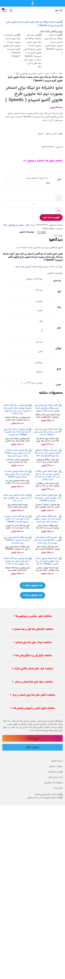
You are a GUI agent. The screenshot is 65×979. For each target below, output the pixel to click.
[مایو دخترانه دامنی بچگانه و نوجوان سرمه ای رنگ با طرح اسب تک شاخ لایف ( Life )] (47, 475)
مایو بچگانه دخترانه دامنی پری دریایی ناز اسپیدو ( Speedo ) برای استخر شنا (17, 549)
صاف (48, 183)
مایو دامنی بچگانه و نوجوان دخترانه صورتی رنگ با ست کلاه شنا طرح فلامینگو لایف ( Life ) (47, 463)
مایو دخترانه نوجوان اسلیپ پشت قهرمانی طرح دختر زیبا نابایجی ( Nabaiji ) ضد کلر (47, 570)
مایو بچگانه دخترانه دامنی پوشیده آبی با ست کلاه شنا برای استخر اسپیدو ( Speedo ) (47, 529)
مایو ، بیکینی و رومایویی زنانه (29, 73)
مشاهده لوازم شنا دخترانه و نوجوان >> (43, 161)
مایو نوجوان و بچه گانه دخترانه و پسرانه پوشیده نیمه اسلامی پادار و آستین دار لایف (17, 420)
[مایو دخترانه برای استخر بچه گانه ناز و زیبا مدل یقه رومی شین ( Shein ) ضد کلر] (47, 432)
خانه (61, 73)
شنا (53, 73)
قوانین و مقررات (55, 771)
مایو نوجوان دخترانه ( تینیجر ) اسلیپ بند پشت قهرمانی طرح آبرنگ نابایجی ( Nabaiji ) (47, 507)
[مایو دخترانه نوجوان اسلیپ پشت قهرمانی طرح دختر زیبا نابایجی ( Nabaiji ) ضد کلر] (47, 561)
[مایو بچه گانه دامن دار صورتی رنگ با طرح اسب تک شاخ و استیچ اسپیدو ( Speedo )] (17, 519)
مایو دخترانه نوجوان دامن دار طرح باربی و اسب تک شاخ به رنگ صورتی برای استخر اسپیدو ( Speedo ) (17, 484)
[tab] (41, 232)
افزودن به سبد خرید (51, 217)
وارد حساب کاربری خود (31, 266)
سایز (59, 179)
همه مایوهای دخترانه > (32, 585)
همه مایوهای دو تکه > (32, 595)
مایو (47, 73)
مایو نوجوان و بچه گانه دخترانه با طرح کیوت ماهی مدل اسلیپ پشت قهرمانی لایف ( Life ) (17, 571)
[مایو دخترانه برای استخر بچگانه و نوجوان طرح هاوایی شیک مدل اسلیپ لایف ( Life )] (47, 408)
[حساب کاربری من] (11, 10)
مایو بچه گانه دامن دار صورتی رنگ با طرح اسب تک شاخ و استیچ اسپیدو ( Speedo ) (17, 528)
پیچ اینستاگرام (32, 738)
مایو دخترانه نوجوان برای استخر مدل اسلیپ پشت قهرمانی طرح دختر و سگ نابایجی (17, 508)
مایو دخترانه (48, 228)
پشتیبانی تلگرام (32, 747)
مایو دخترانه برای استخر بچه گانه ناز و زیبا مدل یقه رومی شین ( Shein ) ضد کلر (47, 441)
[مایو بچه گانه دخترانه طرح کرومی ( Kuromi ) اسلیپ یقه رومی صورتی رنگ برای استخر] (47, 540)
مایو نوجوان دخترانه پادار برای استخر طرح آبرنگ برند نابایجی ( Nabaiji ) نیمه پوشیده (17, 441)
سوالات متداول (56, 766)
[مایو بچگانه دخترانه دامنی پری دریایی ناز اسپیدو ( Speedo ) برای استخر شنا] (17, 540)
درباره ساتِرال (57, 760)
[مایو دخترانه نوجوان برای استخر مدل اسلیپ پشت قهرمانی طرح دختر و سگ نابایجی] (17, 498)
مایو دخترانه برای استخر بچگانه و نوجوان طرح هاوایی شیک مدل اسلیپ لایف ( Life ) (47, 417)
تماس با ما (58, 788)
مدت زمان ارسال (55, 777)
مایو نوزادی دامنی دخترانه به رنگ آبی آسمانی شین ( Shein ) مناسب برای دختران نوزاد (17, 463)
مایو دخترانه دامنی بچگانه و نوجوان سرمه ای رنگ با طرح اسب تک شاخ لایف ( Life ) (47, 486)
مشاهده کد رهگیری (53, 782)
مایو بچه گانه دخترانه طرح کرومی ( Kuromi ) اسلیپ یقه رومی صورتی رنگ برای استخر (47, 549)
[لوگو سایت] (32, 3)
